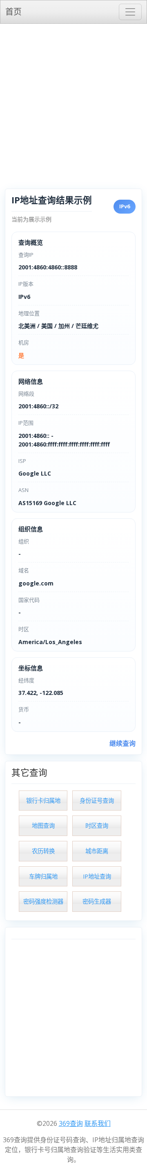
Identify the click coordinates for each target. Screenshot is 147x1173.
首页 (13, 11)
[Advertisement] (73, 101)
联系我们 (98, 1123)
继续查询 (122, 743)
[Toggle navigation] (130, 12)
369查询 (71, 1123)
